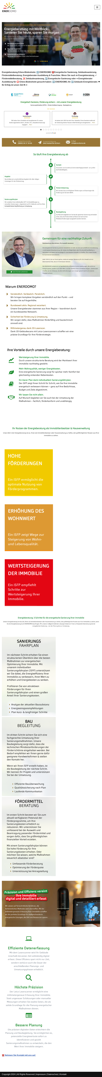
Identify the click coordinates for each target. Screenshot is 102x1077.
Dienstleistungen (45, 420)
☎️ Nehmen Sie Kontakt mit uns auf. (19, 1055)
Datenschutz (52, 1074)
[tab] (17, 420)
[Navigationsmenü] (97, 7)
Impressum (41, 1074)
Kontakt (63, 1074)
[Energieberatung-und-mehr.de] (9, 7)
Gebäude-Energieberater (17, 420)
